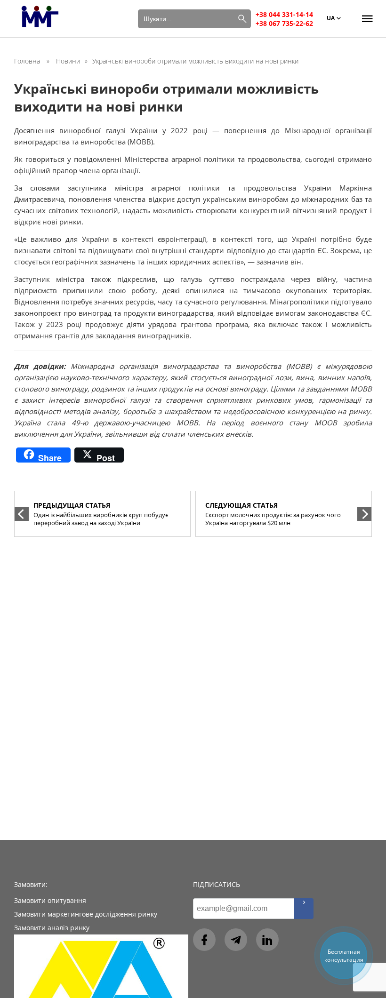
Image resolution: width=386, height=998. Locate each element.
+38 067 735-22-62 (284, 23)
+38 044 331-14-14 (284, 14)
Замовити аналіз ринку (51, 927)
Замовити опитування (50, 900)
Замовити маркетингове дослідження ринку (85, 914)
